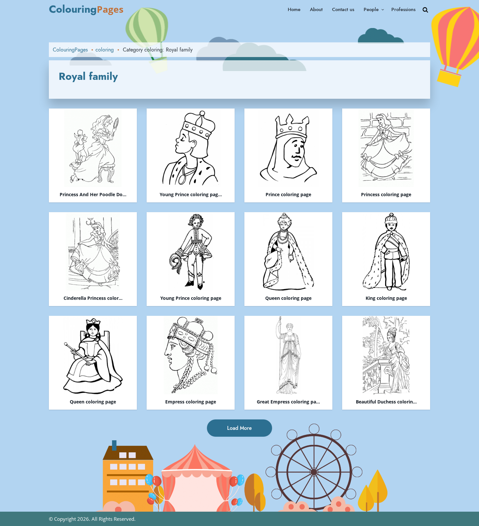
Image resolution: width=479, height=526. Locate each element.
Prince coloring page (288, 194)
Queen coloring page (288, 298)
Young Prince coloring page (190, 298)
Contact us (343, 9)
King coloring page (386, 298)
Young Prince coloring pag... (191, 194)
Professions (403, 9)
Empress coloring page (190, 402)
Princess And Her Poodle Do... (93, 194)
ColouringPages (70, 49)
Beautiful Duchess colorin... (386, 402)
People (371, 9)
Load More (239, 428)
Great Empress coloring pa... (288, 402)
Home (294, 9)
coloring (104, 49)
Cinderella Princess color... (93, 298)
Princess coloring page (386, 194)
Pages (86, 9)
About (316, 9)
